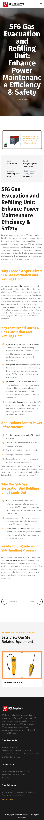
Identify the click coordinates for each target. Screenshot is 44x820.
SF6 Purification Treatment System (16, 750)
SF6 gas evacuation (9, 560)
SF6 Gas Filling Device (11, 757)
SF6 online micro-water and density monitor (20, 754)
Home (18, 99)
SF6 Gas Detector (13, 682)
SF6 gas (22, 286)
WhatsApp (27, 176)
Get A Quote (7, 799)
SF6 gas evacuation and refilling (22, 435)
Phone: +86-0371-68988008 (13, 774)
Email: (15, 771)
